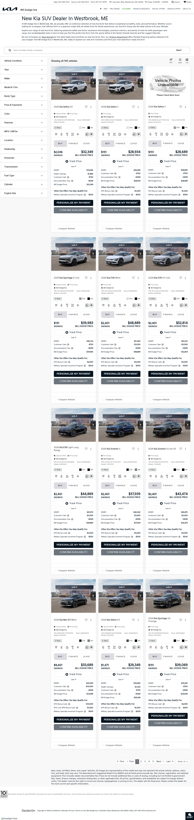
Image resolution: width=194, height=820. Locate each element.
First (121, 761)
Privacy (72, 811)
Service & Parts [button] (173, 9)
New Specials (48, 37)
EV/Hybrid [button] (126, 9)
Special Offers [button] (158, 9)
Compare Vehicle (66, 229)
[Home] (101, 9)
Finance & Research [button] (141, 9)
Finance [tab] (73, 144)
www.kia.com (151, 811)
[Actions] (91, 107)
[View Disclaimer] (78, 134)
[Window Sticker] (91, 134)
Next (160, 761)
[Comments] (87, 134)
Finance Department (118, 37)
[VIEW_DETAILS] (168, 83)
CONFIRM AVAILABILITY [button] (73, 210)
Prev (131, 761)
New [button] (105, 9)
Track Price (75, 161)
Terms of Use (81, 811)
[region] (73, 184)
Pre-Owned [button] (115, 9)
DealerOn (56, 811)
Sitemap (64, 811)
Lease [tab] (86, 144)
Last (169, 761)
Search (179, 50)
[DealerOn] (28, 810)
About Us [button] (187, 9)
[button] (93, 83)
